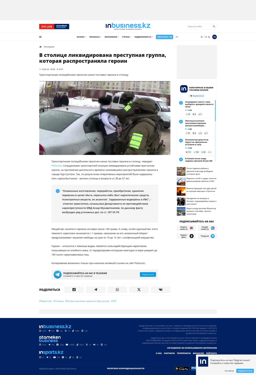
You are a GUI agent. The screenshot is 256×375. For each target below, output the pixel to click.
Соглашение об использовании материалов (192, 348)
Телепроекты (184, 353)
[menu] (40, 37)
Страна (126, 37)
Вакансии (198, 353)
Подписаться (245, 371)
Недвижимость (142, 37)
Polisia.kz (56, 165)
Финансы (94, 37)
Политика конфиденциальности (125, 368)
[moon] (209, 37)
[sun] (202, 37)
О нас (159, 353)
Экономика (111, 37)
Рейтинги (211, 353)
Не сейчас (229, 371)
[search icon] (214, 26)
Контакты (169, 353)
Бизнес (81, 37)
